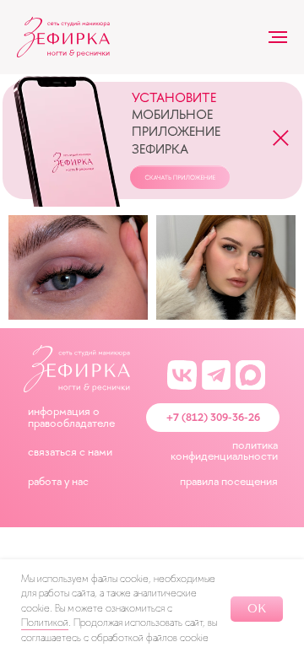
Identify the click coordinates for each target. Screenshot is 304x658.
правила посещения (229, 480)
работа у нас (58, 480)
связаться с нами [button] (70, 451)
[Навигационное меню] (278, 37)
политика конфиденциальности (224, 450)
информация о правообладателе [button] (71, 416)
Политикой (44, 622)
